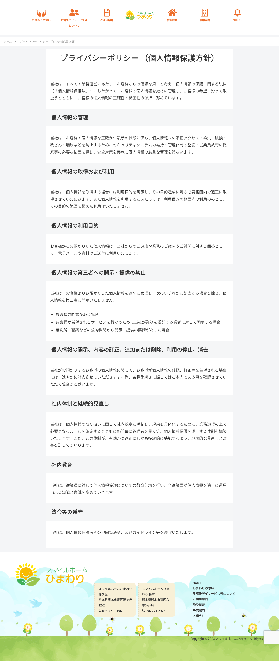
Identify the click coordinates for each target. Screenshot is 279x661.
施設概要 (199, 605)
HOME (197, 583)
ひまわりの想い (203, 588)
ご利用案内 (200, 599)
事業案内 (199, 610)
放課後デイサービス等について (214, 594)
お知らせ (199, 616)
